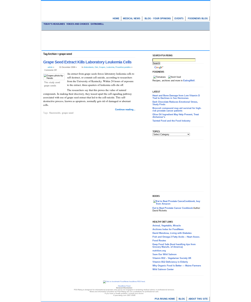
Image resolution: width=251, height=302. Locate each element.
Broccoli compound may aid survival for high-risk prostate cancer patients (176, 109)
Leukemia (110, 67)
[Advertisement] (125, 40)
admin (50, 67)
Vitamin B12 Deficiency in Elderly (170, 262)
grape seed (67, 113)
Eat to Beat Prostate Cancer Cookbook (172, 208)
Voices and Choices (77, 24)
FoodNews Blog (198, 18)
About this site (198, 299)
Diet (96, 67)
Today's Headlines (54, 24)
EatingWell (97, 24)
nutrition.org (159, 250)
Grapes (102, 67)
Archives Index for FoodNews (168, 229)
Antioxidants (89, 67)
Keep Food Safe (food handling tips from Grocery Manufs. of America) (174, 245)
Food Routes (159, 240)
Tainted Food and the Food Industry (171, 120)
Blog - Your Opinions (158, 18)
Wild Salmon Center (163, 269)
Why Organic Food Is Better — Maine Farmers (176, 265)
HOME (116, 18)
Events (179, 18)
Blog (182, 299)
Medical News (131, 18)
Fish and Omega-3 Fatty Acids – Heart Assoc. (176, 237)
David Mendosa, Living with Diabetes (172, 233)
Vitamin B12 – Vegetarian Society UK (171, 258)
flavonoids (54, 113)
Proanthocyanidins (123, 67)
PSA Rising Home (165, 299)
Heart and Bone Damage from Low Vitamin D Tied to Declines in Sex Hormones (176, 96)
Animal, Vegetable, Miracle (166, 225)
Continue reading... (125, 109)
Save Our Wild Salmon (164, 254)
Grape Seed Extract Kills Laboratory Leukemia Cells (87, 62)
